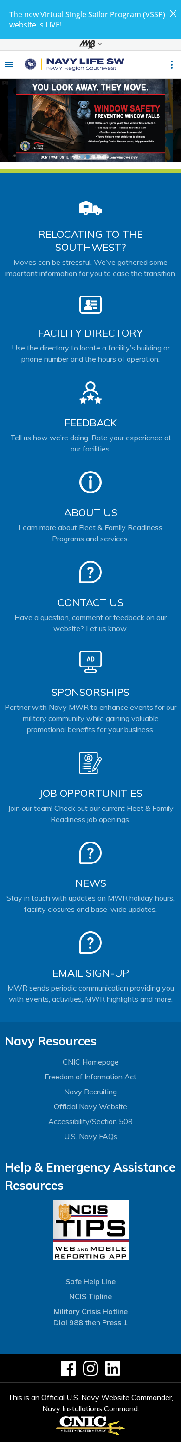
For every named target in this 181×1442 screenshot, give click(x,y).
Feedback (91, 422)
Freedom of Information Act (90, 1076)
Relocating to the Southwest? (90, 241)
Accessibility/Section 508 (90, 1121)
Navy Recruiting (90, 1091)
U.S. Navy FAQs (90, 1136)
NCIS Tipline (90, 1296)
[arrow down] (90, 44)
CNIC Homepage (91, 1061)
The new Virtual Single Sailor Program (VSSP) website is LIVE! (87, 19)
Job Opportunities (90, 793)
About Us (90, 512)
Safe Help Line (90, 1281)
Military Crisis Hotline (91, 1311)
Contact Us (90, 602)
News (90, 882)
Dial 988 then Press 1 (90, 1322)
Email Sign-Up (90, 972)
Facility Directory (90, 332)
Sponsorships (90, 692)
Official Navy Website (90, 1106)
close (173, 13)
